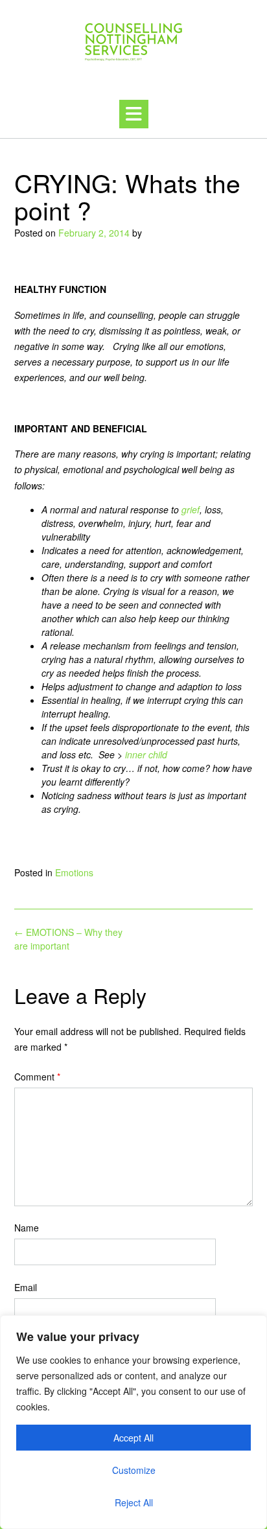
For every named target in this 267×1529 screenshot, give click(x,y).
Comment (37, 1076)
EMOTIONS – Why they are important (68, 939)
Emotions (74, 872)
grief (190, 509)
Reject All (134, 1502)
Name (26, 1227)
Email (25, 1287)
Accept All (133, 1437)
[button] (133, 114)
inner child (146, 754)
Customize (134, 1470)
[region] (133, 1422)
